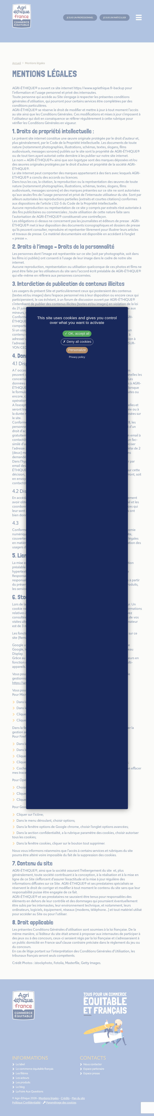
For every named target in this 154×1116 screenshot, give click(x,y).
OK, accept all (78, 333)
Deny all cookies (78, 342)
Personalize (77, 350)
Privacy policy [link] (77, 356)
